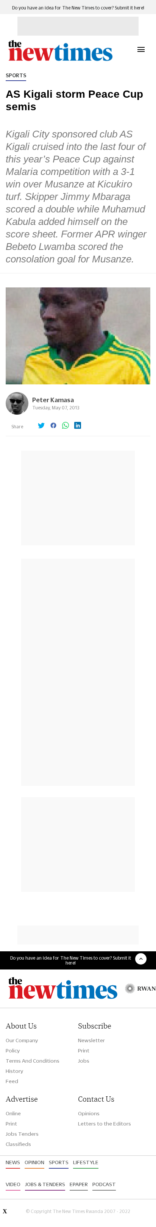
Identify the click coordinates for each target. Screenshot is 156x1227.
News (13, 1162)
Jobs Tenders (22, 1134)
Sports (16, 75)
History (14, 1071)
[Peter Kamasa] (17, 412)
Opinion (34, 1162)
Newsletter (91, 1040)
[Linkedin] (77, 426)
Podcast (104, 1184)
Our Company (22, 1040)
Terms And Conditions (32, 1061)
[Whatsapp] (65, 426)
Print (83, 1050)
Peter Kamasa (53, 399)
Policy (13, 1050)
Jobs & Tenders (45, 1184)
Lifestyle (85, 1162)
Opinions (89, 1113)
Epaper (79, 1184)
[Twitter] (41, 426)
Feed (12, 1081)
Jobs (83, 1061)
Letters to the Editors (104, 1124)
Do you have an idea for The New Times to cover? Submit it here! (78, 7)
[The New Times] (60, 60)
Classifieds (18, 1144)
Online (13, 1113)
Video (13, 1184)
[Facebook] (53, 426)
